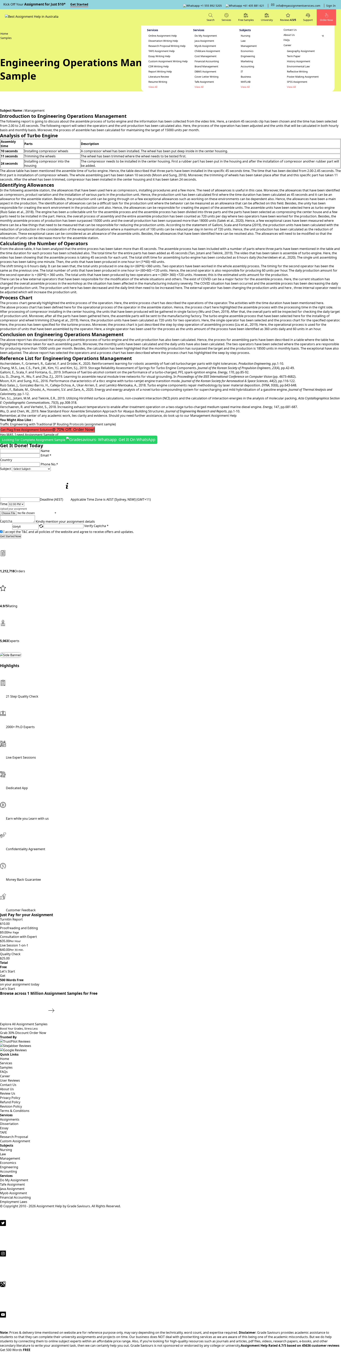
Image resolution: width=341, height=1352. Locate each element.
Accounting (247, 66)
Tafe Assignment (204, 82)
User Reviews (10, 1080)
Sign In (331, 5)
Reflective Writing (297, 71)
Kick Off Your (45, 4)
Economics (247, 51)
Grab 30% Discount (19, 1031)
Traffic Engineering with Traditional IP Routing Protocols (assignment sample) (58, 424)
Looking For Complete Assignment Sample (78, 439)
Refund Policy (10, 1102)
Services (6, 1063)
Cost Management (205, 56)
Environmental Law (298, 66)
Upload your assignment (13, 508)
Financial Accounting (207, 61)
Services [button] (226, 20)
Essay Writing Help (159, 56)
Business (246, 76)
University (267, 20)
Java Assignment (204, 41)
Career (287, 45)
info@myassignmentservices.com (298, 5)
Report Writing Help (160, 71)
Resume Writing (157, 82)
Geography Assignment (301, 51)
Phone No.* (49, 464)
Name (45, 451)
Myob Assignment (205, 46)
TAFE (3, 1132)
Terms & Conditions (14, 1111)
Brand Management (206, 66)
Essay (4, 1128)
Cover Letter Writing (206, 76)
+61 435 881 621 (253, 5)
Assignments (9, 1119)
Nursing (245, 35)
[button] (308, 17)
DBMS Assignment (205, 71)
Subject (5, 469)
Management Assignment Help (213, 415)
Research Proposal (14, 1137)
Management (249, 46)
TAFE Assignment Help (161, 51)
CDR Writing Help (158, 66)
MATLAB (245, 82)
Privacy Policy (10, 1098)
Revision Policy (11, 1106)
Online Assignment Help (162, 35)
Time (3, 504)
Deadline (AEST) (51, 499)
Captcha (6, 521)
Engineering (248, 56)
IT (242, 71)
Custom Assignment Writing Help (168, 61)
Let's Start (7, 971)
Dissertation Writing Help (163, 41)
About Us (289, 35)
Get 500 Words (15, 1350)
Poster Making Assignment (303, 76)
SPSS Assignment (297, 82)
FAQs (287, 40)
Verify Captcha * (96, 526)
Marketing (247, 61)
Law (243, 41)
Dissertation (9, 1124)
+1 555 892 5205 (211, 5)
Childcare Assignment (207, 51)
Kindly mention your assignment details (65, 521)
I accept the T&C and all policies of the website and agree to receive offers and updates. (68, 532)
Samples (6, 1067)
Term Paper (293, 56)
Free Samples (246, 20)
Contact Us (290, 30)
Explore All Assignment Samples (24, 1024)
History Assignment (298, 61)
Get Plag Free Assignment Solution (47, 429)
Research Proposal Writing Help (166, 46)
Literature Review (158, 76)
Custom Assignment (15, 1141)
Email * (46, 455)
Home (4, 1059)
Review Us (7, 1093)
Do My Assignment (206, 35)
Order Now (37, 1033)
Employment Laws (13, 1202)
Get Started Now (10, 536)
